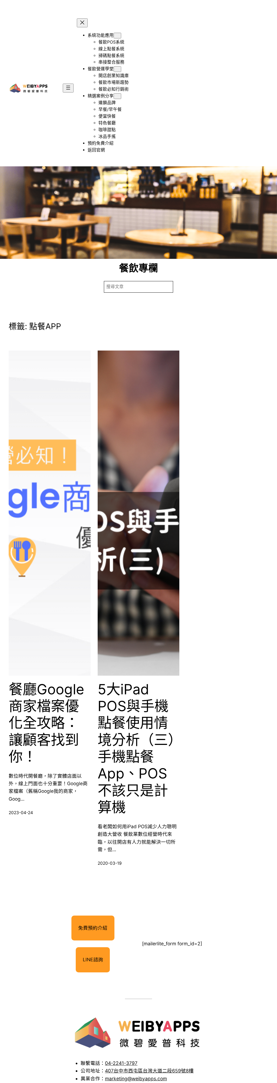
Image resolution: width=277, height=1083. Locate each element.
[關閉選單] (82, 22)
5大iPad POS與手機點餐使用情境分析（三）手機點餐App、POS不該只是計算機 (136, 748)
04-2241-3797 (121, 1063)
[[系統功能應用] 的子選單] (117, 35)
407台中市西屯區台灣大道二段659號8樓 (149, 1071)
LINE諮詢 (93, 959)
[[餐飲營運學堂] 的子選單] (117, 69)
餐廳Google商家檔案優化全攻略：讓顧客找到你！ (46, 723)
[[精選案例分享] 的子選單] (117, 96)
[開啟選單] (68, 88)
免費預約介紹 (92, 928)
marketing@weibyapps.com (136, 1078)
